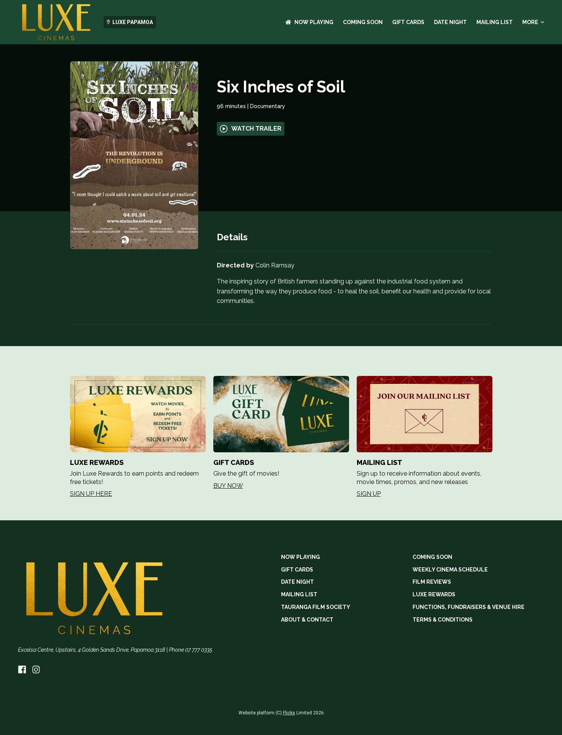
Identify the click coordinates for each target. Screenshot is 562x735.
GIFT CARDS (408, 22)
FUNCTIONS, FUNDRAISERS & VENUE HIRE (469, 607)
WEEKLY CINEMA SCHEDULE (450, 570)
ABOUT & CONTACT (307, 620)
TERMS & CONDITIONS (443, 620)
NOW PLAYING (313, 22)
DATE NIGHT (450, 22)
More (530, 22)
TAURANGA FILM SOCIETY (315, 607)
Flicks (289, 713)
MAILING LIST (494, 22)
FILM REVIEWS (432, 582)
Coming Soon (363, 22)
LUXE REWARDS (434, 594)
